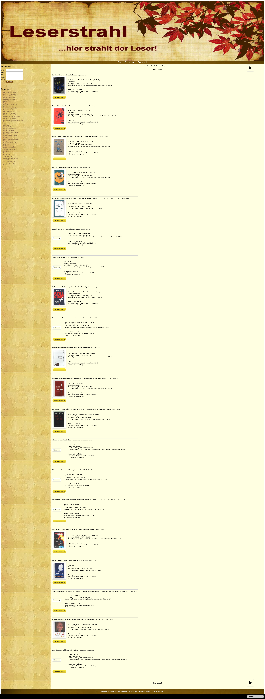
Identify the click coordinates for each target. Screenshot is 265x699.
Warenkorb (142, 62)
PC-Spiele (6, 141)
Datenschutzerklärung (157, 692)
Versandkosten (75, 91)
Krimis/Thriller (7, 127)
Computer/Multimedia (9, 96)
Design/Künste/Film (9, 97)
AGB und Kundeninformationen (117, 692)
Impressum (104, 692)
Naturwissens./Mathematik (11, 139)
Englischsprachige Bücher (11, 103)
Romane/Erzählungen (9, 148)
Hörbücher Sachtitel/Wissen (11, 116)
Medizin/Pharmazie (9, 134)
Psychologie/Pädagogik (10, 142)
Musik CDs (6, 137)
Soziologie (6, 154)
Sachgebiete (130, 62)
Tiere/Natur (6, 160)
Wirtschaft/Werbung (9, 163)
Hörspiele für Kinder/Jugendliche (13, 120)
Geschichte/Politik (8, 111)
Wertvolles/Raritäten (9, 161)
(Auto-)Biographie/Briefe (10, 92)
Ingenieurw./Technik (9, 122)
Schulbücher (7, 151)
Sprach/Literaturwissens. (10, 158)
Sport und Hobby (8, 156)
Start (120, 62)
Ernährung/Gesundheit (10, 104)
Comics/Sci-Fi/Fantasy (10, 94)
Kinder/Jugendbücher (9, 125)
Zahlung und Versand (144, 692)
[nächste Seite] (250, 71)
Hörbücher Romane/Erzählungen (13, 115)
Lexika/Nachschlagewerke (11, 132)
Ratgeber (6, 144)
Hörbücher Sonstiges (9, 118)
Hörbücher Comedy (9, 113)
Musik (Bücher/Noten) (10, 135)
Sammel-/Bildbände (9, 149)
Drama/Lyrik (7, 101)
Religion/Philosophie (9, 146)
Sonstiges (6, 153)
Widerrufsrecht (132, 692)
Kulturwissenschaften (9, 129)
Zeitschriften (7, 165)
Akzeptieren (251, 696)
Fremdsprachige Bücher (10, 108)
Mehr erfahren (58, 695)
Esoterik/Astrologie (9, 106)
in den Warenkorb (59, 97)
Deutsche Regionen (9, 99)
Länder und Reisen (8, 130)
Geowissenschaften (8, 110)
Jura (4, 123)
